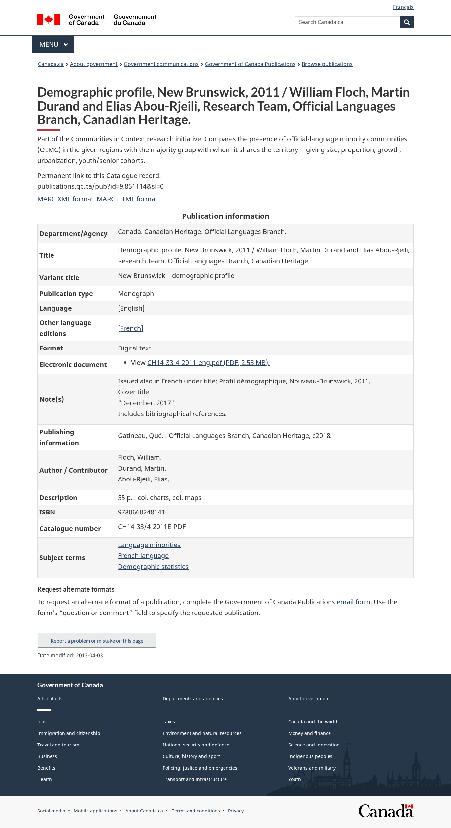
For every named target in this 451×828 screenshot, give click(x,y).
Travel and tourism (58, 745)
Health (44, 779)
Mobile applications (95, 811)
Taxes (169, 721)
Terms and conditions (196, 811)
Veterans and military (312, 768)
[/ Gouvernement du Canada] (96, 20)
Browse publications (327, 64)
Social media (51, 811)
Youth (294, 779)
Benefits (46, 768)
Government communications (161, 64)
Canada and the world (312, 721)
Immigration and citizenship (68, 733)
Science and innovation (314, 745)
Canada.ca (51, 64)
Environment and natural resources (202, 733)
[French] (130, 328)
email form (353, 601)
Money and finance (309, 733)
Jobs (42, 721)
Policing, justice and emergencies (200, 768)
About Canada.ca (144, 811)
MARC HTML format (127, 198)
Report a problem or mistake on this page (97, 640)
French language (143, 555)
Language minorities (149, 544)
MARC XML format (65, 198)
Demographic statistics (153, 566)
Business (47, 756)
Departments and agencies (193, 698)
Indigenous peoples (310, 756)
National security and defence (196, 745)
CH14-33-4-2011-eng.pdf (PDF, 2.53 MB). (208, 362)
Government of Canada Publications (250, 64)
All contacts (50, 698)
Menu (49, 44)
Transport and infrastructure (195, 779)
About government (94, 64)
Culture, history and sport (191, 756)
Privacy (236, 811)
